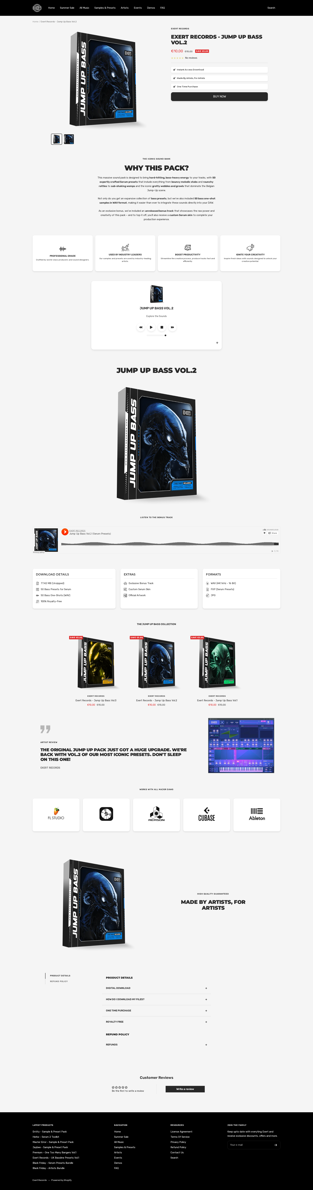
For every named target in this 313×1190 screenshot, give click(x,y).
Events (138, 7)
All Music (84, 7)
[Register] (275, 1145)
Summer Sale (67, 7)
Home (51, 7)
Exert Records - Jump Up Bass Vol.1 (217, 700)
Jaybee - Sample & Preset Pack (50, 1147)
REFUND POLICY (59, 981)
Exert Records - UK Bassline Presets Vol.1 (56, 1157)
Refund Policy (178, 1147)
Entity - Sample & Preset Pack (50, 1131)
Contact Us (177, 1152)
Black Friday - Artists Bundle (49, 1168)
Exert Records (180, 29)
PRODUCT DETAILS (60, 976)
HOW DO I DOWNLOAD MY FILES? (125, 999)
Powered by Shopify (61, 1180)
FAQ (162, 7)
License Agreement (181, 1131)
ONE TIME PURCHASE (118, 1010)
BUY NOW (219, 96)
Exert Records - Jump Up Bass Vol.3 (95, 700)
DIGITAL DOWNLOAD (118, 988)
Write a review (185, 1089)
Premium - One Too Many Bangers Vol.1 (54, 1152)
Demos (151, 7)
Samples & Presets (105, 7)
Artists (125, 7)
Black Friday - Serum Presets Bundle (53, 1162)
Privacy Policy (178, 1142)
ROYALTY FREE (114, 1021)
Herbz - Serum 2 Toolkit (46, 1136)
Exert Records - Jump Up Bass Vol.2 (156, 700)
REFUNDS (112, 1044)
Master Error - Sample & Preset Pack (53, 1142)
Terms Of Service (180, 1136)
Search (271, 7)
